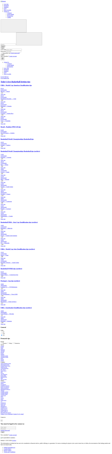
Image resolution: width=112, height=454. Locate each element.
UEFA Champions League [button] (6, 363)
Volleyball (3, 351)
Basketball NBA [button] (4, 377)
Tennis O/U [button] (3, 405)
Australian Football (4, 357)
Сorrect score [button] (3, 395)
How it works (7, 10)
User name (3, 49)
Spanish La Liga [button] (4, 367)
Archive (14, 440)
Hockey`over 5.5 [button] (4, 409)
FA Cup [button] (2, 373)
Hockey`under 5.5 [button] (4, 411)
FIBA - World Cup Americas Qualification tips (16, 85)
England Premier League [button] (5, 366)
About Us (6, 11)
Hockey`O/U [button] (3, 404)
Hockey (2, 347)
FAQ (5, 8)
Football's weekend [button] (4, 391)
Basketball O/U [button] (4, 406)
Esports (2, 353)
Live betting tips (5, 78)
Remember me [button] (6, 53)
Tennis (2, 348)
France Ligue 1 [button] (3, 370)
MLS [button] (2, 372)
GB (4, 333)
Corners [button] (2, 398)
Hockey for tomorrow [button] (5, 387)
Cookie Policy (7, 449)
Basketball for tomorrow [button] (5, 389)
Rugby (2, 358)
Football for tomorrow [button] (5, 385)
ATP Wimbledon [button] (4, 374)
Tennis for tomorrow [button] (5, 388)
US (3, 335)
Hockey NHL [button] (3, 375)
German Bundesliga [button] (4, 368)
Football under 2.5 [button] (4, 410)
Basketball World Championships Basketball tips (17, 139)
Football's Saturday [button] (4, 393)
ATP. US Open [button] (4, 379)
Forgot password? (15, 53)
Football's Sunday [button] (4, 394)
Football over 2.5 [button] (4, 407)
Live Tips (6, 68)
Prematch (6, 5)
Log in (2, 76)
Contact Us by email (18, 414)
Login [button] (2, 48)
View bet (3, 94)
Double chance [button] (3, 400)
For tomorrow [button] (3, 384)
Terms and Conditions (9, 452)
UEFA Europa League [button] (5, 364)
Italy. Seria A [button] (3, 369)
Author (9, 17)
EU (4, 332)
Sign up (6, 76)
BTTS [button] (2, 396)
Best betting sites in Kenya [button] (6, 412)
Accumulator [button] (3, 382)
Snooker (2, 359)
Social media (10, 14)
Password (3, 51)
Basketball (3, 349)
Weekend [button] (2, 390)
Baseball (2, 352)
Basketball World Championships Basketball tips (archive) (20, 151)
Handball (2, 354)
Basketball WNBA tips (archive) (11, 268)
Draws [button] (2, 399)
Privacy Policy (7, 450)
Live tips (6, 4)
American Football (4, 355)
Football (2, 346)
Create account (13, 56)
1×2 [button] (1, 401)
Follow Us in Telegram (7, 414)
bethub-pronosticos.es (9, 447)
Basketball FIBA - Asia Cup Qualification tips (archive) (19, 222)
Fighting (2, 360)
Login (2, 54)
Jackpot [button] (2, 383)
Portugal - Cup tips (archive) (10, 281)
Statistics (6, 7)
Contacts (9, 13)
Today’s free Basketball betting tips (15, 82)
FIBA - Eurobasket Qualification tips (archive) (16, 308)
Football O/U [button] (3, 402)
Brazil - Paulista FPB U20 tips (11, 127)
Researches (10, 16)
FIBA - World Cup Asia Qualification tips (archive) (18, 249)
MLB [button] (2, 378)
